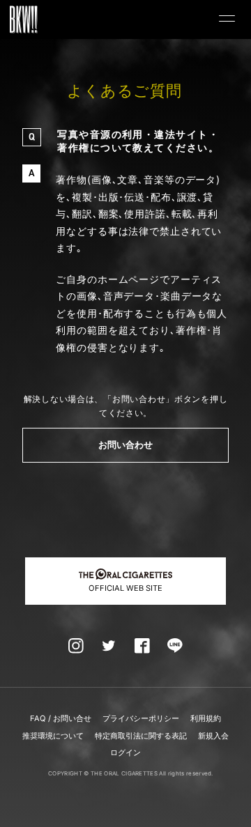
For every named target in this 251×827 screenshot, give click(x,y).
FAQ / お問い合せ (60, 718)
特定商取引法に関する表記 (141, 736)
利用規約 (205, 718)
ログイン (125, 752)
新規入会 (213, 736)
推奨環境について (53, 736)
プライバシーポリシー (140, 718)
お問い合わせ (125, 445)
